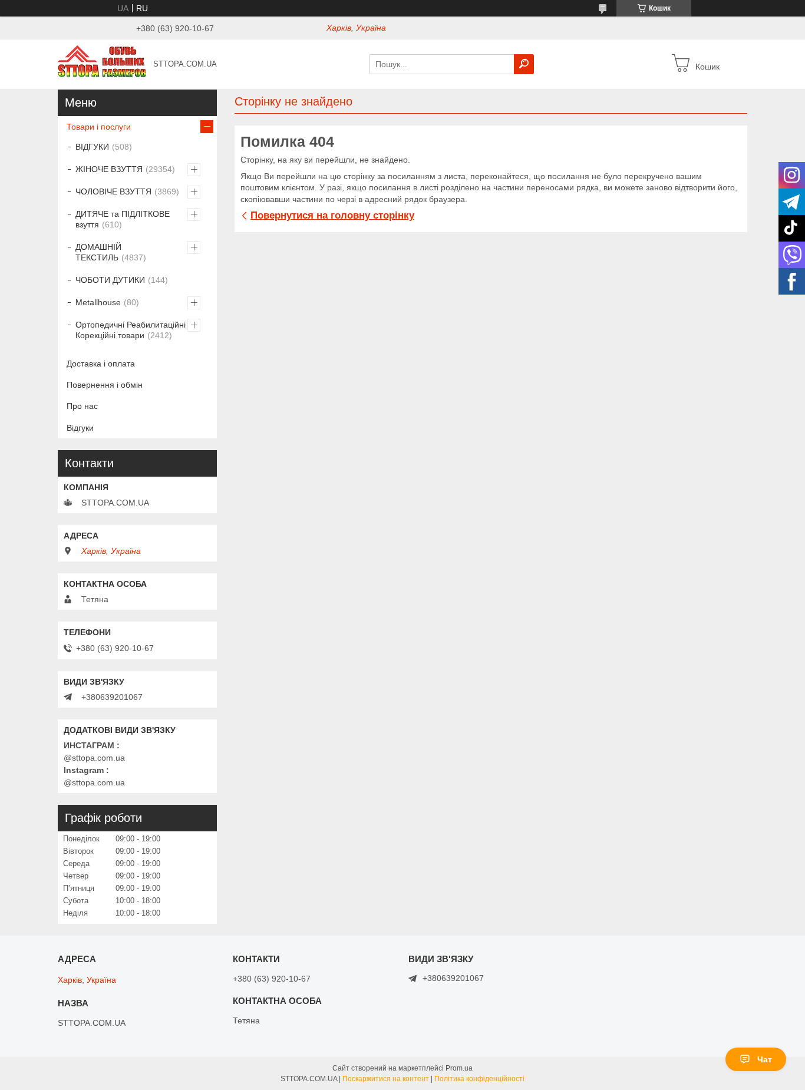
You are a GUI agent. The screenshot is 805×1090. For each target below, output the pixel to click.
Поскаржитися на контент (385, 1079)
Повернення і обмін (105, 384)
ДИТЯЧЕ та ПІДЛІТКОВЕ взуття (122, 219)
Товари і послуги (99, 126)
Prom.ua (459, 1068)
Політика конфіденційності (479, 1079)
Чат (764, 1059)
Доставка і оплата (101, 363)
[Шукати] (524, 64)
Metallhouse (98, 302)
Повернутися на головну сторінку (332, 215)
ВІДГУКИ (92, 146)
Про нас (82, 406)
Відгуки (80, 427)
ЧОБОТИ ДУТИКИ (110, 280)
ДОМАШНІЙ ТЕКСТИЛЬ (98, 252)
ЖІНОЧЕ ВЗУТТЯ (109, 169)
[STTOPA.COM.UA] (102, 63)
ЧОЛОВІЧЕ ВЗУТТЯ (113, 191)
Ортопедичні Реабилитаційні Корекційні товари (130, 330)
